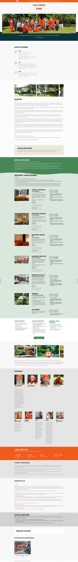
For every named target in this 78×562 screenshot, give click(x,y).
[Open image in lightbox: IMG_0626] (57, 95)
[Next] (62, 90)
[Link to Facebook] (63, 1)
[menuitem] (30, 1)
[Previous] (15, 90)
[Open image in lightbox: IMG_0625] (35, 95)
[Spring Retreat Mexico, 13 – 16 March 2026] (77, 281)
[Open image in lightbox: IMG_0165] (58, 356)
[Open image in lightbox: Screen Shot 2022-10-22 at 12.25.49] (35, 356)
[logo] (17, 1)
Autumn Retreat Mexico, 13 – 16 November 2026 (22, 556)
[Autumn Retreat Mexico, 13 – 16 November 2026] (22, 547)
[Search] (60, 1)
